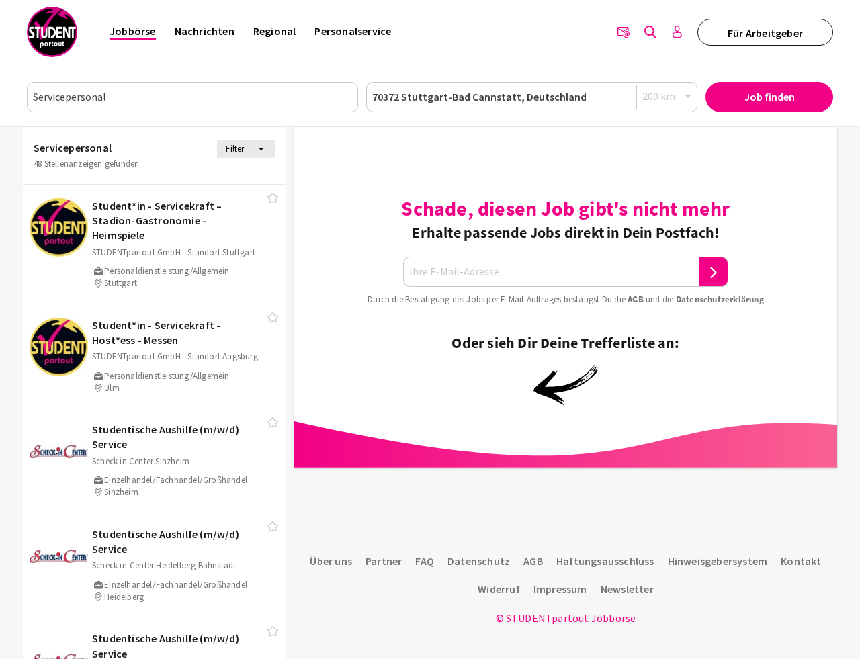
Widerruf (499, 589)
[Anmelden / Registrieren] (677, 32)
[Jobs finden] (650, 32)
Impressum (560, 589)
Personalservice (352, 31)
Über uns (331, 561)
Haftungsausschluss (605, 561)
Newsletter (627, 589)
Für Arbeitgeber (765, 33)
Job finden (769, 96)
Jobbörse (133, 31)
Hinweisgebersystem (718, 561)
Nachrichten (204, 31)
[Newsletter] (623, 32)
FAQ (424, 561)
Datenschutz (478, 561)
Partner (384, 561)
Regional (274, 31)
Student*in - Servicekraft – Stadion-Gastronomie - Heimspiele (157, 221)
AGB (636, 299)
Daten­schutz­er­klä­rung (720, 299)
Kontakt (801, 561)
